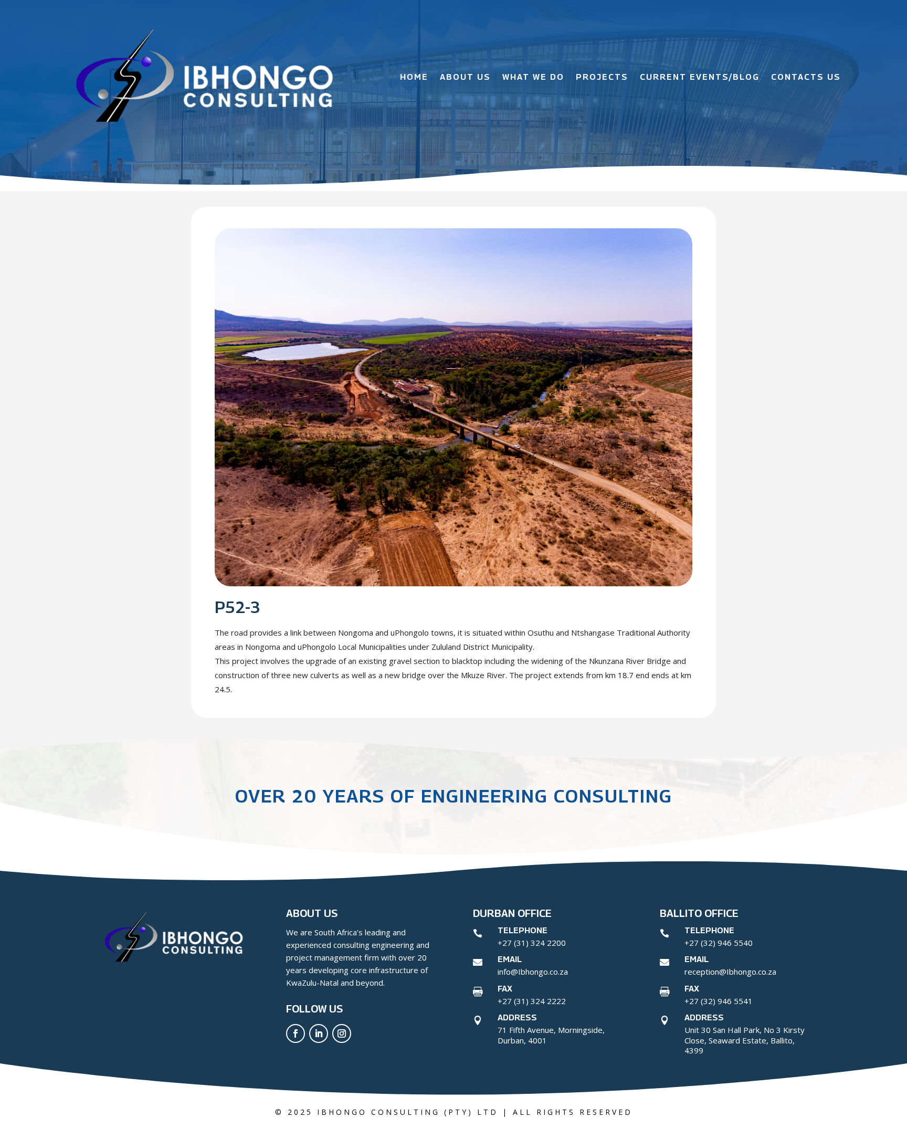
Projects (602, 77)
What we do (533, 77)
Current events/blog (700, 77)
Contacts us (806, 77)
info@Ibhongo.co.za (533, 971)
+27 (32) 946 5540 (718, 942)
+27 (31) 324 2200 (532, 942)
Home (414, 77)
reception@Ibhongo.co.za (730, 971)
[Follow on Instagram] (341, 1033)
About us (465, 77)
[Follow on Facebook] (295, 1033)
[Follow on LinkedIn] (318, 1033)
